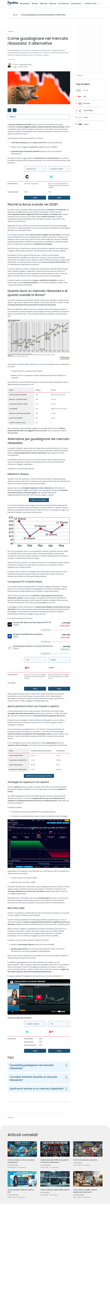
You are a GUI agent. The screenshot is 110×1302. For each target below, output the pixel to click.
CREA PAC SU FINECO (39, 500)
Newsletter (90, 3)
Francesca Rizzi (13, 1165)
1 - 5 (78, 90)
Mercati (43, 3)
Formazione (63, 3)
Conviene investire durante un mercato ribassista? (33, 1078)
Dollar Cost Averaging (41, 490)
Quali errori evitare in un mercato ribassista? (37, 1088)
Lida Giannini (78, 1163)
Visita (35, 198)
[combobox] (35, 169)
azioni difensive (42, 572)
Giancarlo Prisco (25, 64)
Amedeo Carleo (79, 1195)
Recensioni (25, 3)
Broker (35, 3)
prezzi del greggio (60, 226)
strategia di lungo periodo (36, 614)
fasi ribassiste (24, 384)
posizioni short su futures (41, 722)
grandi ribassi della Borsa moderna (32, 364)
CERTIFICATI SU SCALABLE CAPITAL (39, 776)
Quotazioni (76, 3)
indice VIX (15, 147)
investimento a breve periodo (33, 696)
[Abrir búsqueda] (101, 3)
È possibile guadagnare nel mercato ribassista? (32, 1067)
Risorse (52, 3)
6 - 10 (86, 90)
